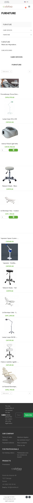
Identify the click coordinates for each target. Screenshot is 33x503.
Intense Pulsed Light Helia (10, 143)
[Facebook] (26, 497)
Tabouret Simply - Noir (10, 288)
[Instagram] (29, 497)
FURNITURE (7, 24)
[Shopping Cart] (25, 6)
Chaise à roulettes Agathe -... (10, 362)
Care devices (7, 30)
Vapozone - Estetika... (9, 263)
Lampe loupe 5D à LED (9, 119)
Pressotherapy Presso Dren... (10, 94)
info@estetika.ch (13, 487)
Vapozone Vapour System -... (10, 238)
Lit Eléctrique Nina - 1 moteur (10, 211)
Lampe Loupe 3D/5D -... (9, 337)
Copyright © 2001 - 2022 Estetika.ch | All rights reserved (9, 499)
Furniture (6, 35)
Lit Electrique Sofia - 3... (9, 312)
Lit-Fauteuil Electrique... (9, 386)
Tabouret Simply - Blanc (9, 186)
